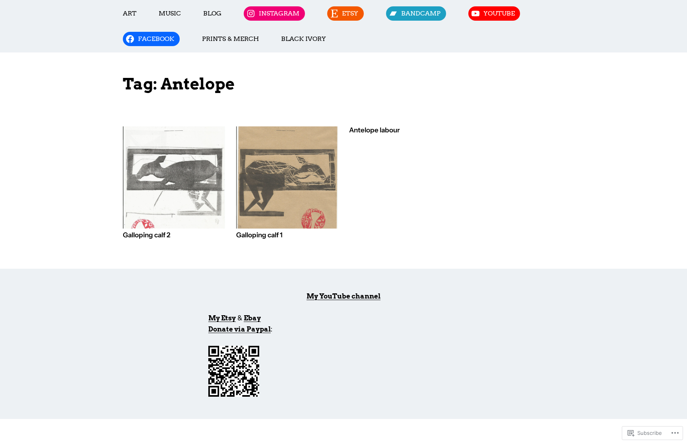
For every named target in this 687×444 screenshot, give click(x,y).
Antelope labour (374, 130)
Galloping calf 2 (146, 235)
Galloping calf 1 (259, 235)
